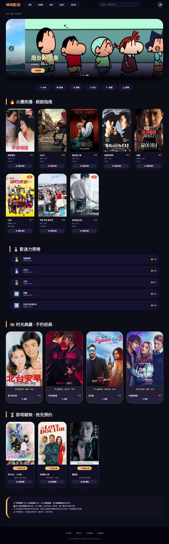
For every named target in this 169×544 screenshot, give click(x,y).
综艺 (51, 5)
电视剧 (40, 5)
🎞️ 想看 (24, 399)
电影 (30, 5)
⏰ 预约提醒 (20, 482)
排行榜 (73, 5)
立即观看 (19, 70)
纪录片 (62, 5)
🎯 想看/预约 (20, 166)
